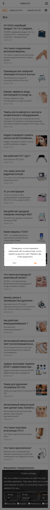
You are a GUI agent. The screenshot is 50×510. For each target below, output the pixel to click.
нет (14, 263)
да (35, 263)
